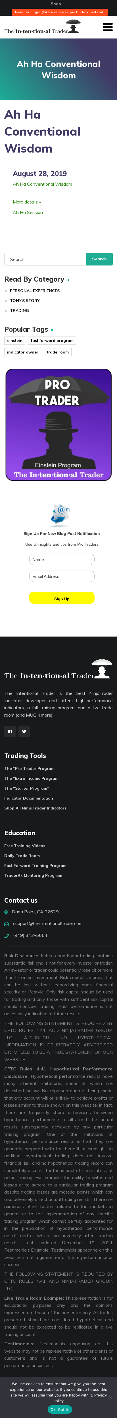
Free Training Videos (24, 845)
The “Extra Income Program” (32, 778)
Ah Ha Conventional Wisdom (42, 184)
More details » (27, 202)
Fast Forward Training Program (35, 865)
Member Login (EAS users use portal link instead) (60, 12)
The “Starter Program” (26, 788)
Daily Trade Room (22, 855)
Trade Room (58, 352)
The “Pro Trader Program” (30, 768)
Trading (19, 310)
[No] (110, 1397)
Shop (56, 3)
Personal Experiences (35, 290)
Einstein (14, 340)
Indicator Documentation (28, 798)
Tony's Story (24, 300)
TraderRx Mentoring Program (33, 875)
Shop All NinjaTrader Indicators (35, 808)
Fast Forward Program (52, 340)
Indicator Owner (22, 352)
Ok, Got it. (60, 1409)
